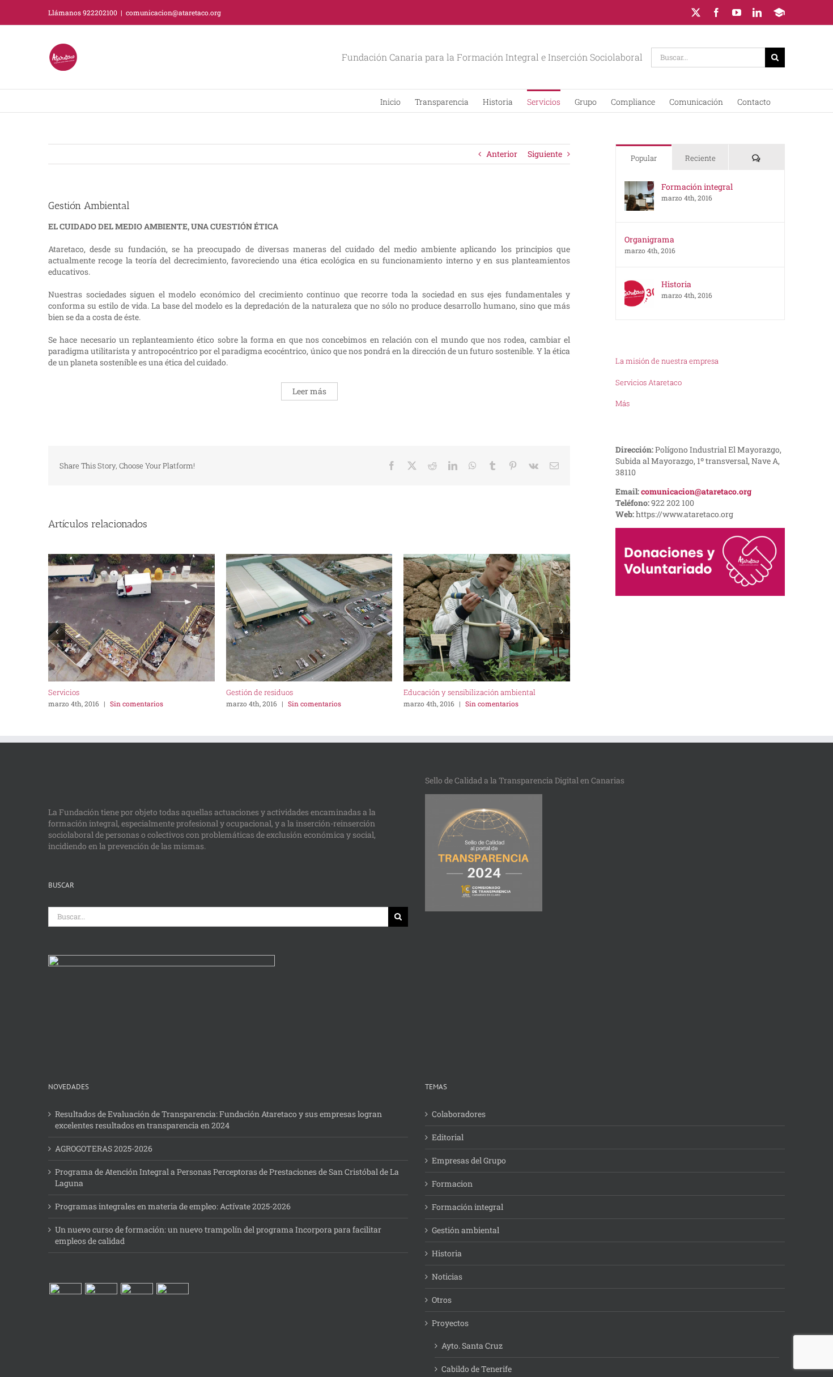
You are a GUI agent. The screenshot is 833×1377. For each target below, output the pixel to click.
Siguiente (545, 153)
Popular (644, 158)
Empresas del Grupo (469, 1160)
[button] (667, 361)
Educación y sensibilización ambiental (469, 692)
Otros (442, 1299)
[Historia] (639, 284)
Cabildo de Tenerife (476, 1368)
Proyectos (450, 1323)
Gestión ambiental (465, 1230)
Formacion (452, 1183)
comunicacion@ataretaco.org (173, 12)
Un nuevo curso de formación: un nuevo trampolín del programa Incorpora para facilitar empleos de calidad (218, 1235)
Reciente (700, 158)
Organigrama (649, 239)
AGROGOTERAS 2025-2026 (103, 1148)
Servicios (63, 692)
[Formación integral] (639, 186)
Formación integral (697, 186)
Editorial (448, 1137)
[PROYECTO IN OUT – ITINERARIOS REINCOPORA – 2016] (101, 1299)
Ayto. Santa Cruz (472, 1345)
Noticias (447, 1276)
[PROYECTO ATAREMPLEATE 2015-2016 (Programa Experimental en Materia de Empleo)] (65, 1299)
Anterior (501, 153)
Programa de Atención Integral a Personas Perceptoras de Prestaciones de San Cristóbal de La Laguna (227, 1177)
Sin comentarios (136, 703)
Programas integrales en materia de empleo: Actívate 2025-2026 (173, 1206)
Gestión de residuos (259, 692)
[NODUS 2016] (172, 1299)
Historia (676, 284)
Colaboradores (459, 1114)
